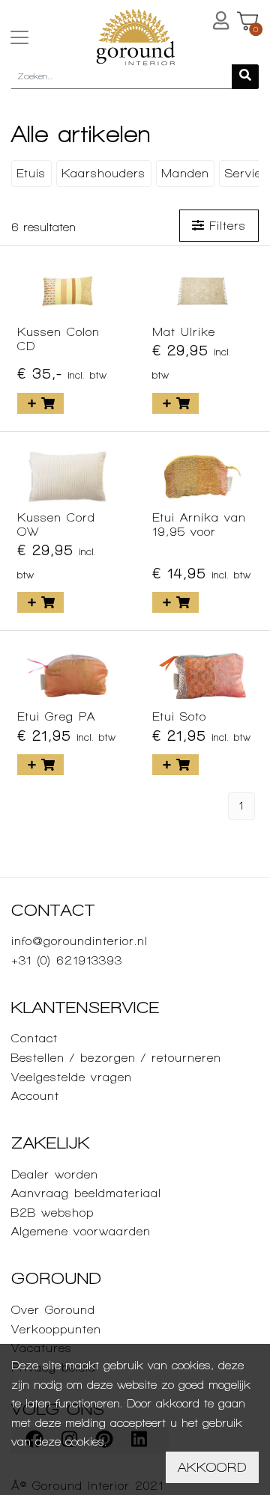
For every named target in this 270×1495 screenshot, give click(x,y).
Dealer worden (54, 1174)
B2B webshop (52, 1212)
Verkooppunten (56, 1329)
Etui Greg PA (56, 716)
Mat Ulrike (183, 331)
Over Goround (53, 1309)
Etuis (31, 173)
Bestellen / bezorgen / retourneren (116, 1057)
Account (35, 1095)
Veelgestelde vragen (71, 1077)
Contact (34, 1038)
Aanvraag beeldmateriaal (86, 1193)
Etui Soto (179, 716)
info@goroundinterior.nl (79, 941)
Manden (185, 173)
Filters (225, 225)
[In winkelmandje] (40, 403)
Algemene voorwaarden (81, 1231)
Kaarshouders (104, 173)
